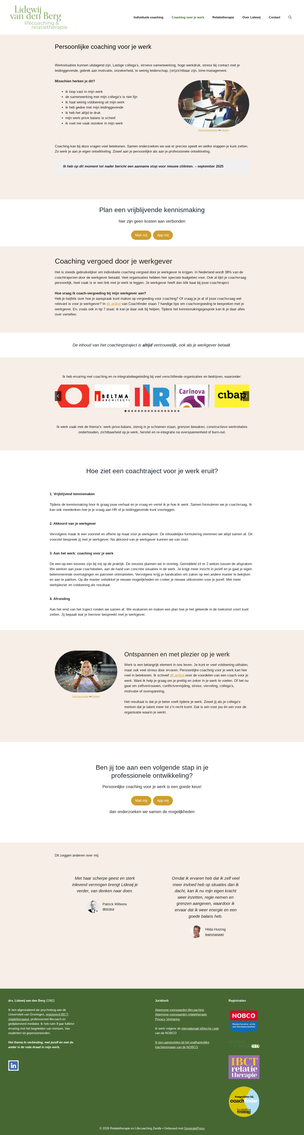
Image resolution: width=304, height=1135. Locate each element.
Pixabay (225, 130)
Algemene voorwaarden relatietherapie (181, 1014)
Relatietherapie (223, 17)
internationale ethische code (200, 1028)
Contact (274, 17)
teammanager (214, 934)
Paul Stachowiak (80, 696)
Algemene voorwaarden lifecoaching (179, 1010)
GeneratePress (194, 1128)
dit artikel (114, 304)
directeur (108, 909)
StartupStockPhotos (208, 130)
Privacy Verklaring (167, 1019)
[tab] (125, 411)
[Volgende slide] (246, 396)
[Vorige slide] (58, 396)
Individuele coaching (148, 17)
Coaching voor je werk (188, 17)
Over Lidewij (251, 17)
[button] (290, 17)
